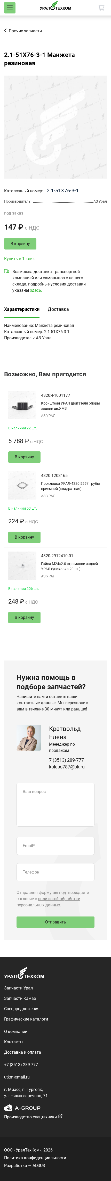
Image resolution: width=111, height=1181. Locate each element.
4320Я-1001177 (55, 395)
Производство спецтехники (30, 1116)
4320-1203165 (54, 475)
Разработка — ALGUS (24, 1165)
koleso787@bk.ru (67, 766)
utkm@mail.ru (17, 1077)
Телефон (31, 872)
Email (29, 845)
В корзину (20, 243)
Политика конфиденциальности (35, 1157)
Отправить (55, 922)
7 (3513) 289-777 (66, 760)
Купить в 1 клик (19, 258)
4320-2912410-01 (57, 555)
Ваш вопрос (34, 791)
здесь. (36, 290)
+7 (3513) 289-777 (21, 1064)
